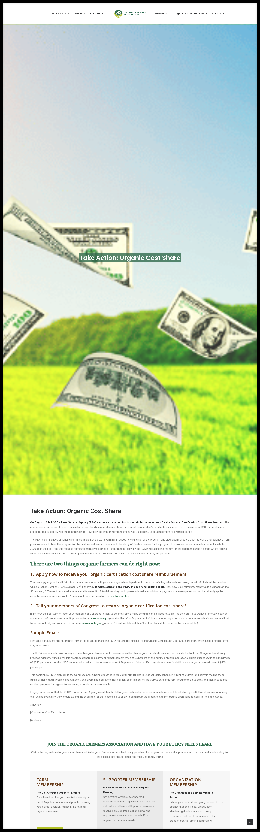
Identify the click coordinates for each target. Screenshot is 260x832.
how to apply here (120, 596)
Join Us (78, 13)
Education (96, 13)
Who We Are (59, 13)
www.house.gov (99, 618)
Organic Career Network (189, 13)
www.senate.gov (91, 623)
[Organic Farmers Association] (130, 14)
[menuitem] (60, 13)
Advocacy (160, 13)
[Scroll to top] (250, 822)
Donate (216, 13)
